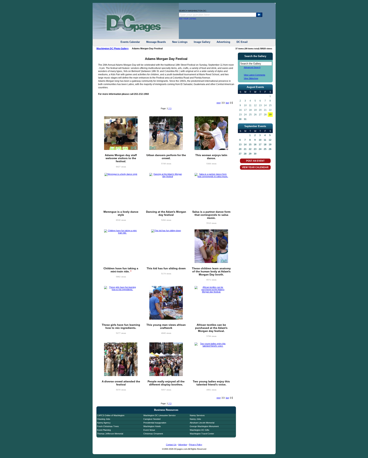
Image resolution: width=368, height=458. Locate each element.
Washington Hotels (152, 426)
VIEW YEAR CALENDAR (255, 167)
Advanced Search (252, 67)
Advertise (182, 444)
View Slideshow (251, 78)
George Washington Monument (204, 426)
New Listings (179, 42)
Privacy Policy (195, 444)
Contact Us (171, 444)
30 (240, 119)
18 (265, 144)
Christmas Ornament (153, 433)
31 (245, 119)
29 (270, 114)
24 (260, 149)
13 (240, 144)
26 (270, 149)
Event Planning (104, 430)
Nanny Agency (104, 423)
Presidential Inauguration (154, 423)
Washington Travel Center (202, 433)
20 (240, 149)
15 (250, 144)
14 (245, 144)
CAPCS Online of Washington (110, 415)
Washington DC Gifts (199, 430)
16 (255, 144)
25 (265, 149)
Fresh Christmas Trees (108, 426)
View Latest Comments (254, 75)
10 (260, 140)
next (219, 103)
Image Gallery (202, 42)
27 (240, 153)
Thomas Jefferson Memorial (110, 433)
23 (255, 149)
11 (265, 140)
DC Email (242, 42)
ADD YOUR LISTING (187, 19)
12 (270, 140)
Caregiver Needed (151, 419)
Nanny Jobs (195, 419)
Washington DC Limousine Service (159, 415)
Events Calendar (130, 42)
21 (245, 149)
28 (245, 153)
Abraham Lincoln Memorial (202, 423)
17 (260, 144)
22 (250, 149)
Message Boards (156, 42)
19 (270, 144)
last (227, 103)
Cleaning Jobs (103, 419)
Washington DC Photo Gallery (112, 48)
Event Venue (149, 430)
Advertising (223, 42)
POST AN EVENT (255, 161)
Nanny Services (197, 415)
